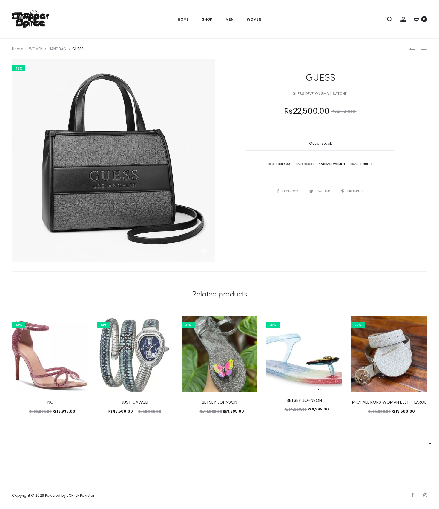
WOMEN (36, 48)
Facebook (290, 191)
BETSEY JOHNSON (219, 402)
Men (229, 19)
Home (183, 19)
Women (254, 19)
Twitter (323, 191)
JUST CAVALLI (134, 402)
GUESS (368, 164)
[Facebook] (412, 495)
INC (50, 402)
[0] (417, 19)
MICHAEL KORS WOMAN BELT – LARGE (389, 402)
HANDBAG (57, 48)
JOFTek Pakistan (81, 495)
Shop (207, 19)
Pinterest (355, 191)
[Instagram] (425, 495)
